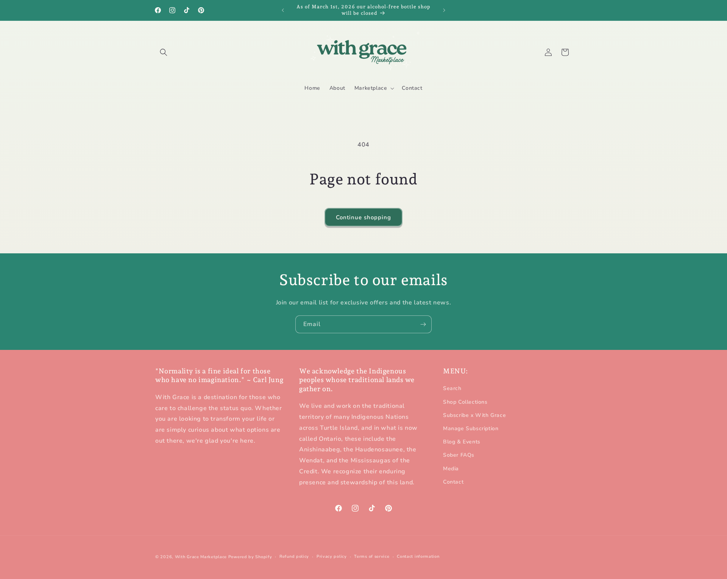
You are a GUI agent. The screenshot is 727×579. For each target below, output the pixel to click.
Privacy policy (332, 556)
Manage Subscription (470, 428)
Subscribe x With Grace (474, 415)
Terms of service (371, 556)
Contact (453, 481)
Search (452, 388)
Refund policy (294, 556)
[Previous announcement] (283, 10)
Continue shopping (363, 217)
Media (451, 468)
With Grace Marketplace (201, 557)
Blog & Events (462, 442)
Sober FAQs (458, 455)
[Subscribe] (423, 324)
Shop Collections (465, 402)
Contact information (418, 556)
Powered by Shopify (250, 557)
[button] (163, 52)
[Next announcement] (444, 10)
